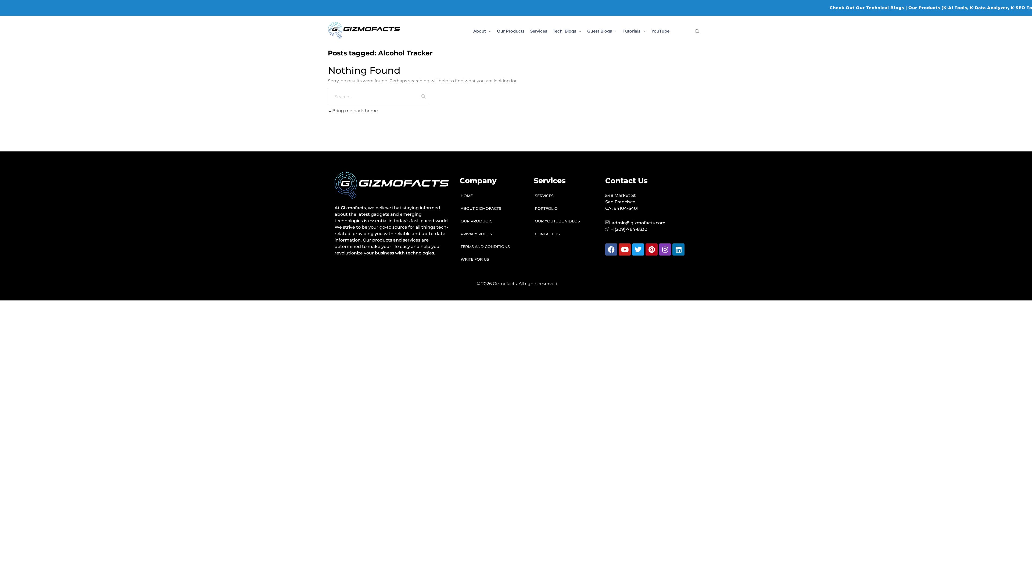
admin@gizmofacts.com (638, 222)
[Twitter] (638, 249)
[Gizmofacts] (364, 30)
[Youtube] (625, 249)
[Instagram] (665, 249)
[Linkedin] (678, 249)
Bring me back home (355, 110)
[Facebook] (611, 249)
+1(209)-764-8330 (629, 229)
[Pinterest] (652, 249)
